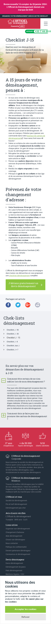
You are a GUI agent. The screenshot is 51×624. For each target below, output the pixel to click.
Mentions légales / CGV (15, 574)
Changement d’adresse (15, 532)
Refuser (26, 617)
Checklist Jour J (13, 346)
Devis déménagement (14, 563)
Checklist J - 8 (12, 342)
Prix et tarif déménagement (16, 504)
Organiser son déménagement (18, 529)
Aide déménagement (14, 536)
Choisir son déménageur (15, 540)
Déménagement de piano (16, 567)
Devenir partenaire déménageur (18, 551)
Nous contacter (12, 543)
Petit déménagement (14, 571)
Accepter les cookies (25, 609)
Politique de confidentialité (16, 547)
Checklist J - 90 (13, 330)
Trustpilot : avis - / (16, 520)
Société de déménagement (16, 501)
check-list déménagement (19, 276)
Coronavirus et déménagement (18, 554)
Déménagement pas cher (16, 508)
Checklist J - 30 (13, 334)
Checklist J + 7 (12, 350)
